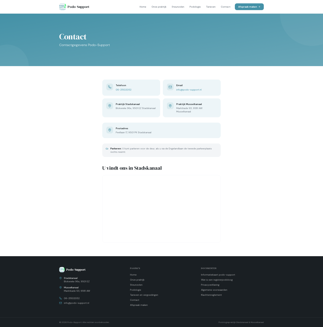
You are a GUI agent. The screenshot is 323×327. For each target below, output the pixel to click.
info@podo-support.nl (189, 89)
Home (143, 6)
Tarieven (211, 6)
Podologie (195, 6)
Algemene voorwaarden (214, 289)
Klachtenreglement (211, 294)
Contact (225, 6)
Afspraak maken (247, 6)
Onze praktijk (159, 6)
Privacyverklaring (210, 284)
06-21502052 (123, 89)
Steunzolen (178, 6)
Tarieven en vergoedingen (144, 294)
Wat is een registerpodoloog (217, 279)
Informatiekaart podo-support (218, 274)
